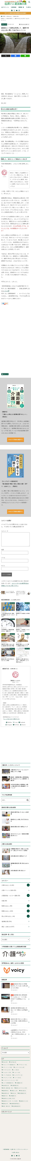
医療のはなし (7, 911)
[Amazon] (23, 724)
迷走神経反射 (16, 1106)
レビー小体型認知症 (8, 1082)
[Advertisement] (15, 74)
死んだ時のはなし (8, 916)
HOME (3, 16)
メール (3, 557)
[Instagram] (19, 10)
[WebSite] (9, 722)
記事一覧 (13, 1149)
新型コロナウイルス (21, 1088)
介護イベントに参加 (9, 890)
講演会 (5, 1103)
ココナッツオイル (19, 1067)
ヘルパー (17, 1072)
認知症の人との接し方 (9, 1098)
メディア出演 (7, 1075)
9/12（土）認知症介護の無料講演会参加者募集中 (15, 13)
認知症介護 (15, 16)
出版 (4, 900)
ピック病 (16, 1069)
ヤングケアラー (18, 1075)
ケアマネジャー (22, 1064)
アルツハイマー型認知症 (9, 1064)
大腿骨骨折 (15, 1085)
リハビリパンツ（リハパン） (10, 1080)
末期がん (14, 1090)
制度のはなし (7, 906)
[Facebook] (12, 10)
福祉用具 (6, 1093)
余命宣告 (6, 1085)
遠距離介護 (7, 921)
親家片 (5, 1095)
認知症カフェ (24, 1101)
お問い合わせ (16, 1152)
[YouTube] (16, 10)
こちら (6, 291)
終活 (14, 1093)
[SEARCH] (29, 2)
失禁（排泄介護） (8, 1088)
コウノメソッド (7, 1067)
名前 (2, 549)
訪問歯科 (13, 1095)
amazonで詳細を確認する (15, 439)
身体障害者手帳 (15, 1103)
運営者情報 (6, 1149)
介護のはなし (9, 16)
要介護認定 (22, 1093)
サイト (3, 565)
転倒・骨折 (6, 1106)
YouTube (13, 1062)
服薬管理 (5, 1090)
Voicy (5, 1062)
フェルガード (7, 1072)
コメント (4, 531)
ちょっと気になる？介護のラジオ (11, 719)
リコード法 (17, 1077)
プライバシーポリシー (22, 1149)
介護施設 (19, 1082)
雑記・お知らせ (8, 926)
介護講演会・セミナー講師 (11, 895)
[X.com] (14, 10)
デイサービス (6, 1069)
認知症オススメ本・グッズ (10, 1101)
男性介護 (23, 1090)
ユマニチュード (7, 1077)
